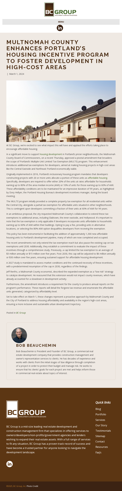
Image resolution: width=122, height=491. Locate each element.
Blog (98, 409)
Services (100, 420)
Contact (100, 441)
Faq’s (98, 452)
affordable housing (97, 177)
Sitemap (100, 436)
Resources (101, 447)
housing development (51, 154)
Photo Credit (32, 486)
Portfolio (100, 414)
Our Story (101, 425)
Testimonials (103, 430)
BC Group (21, 312)
